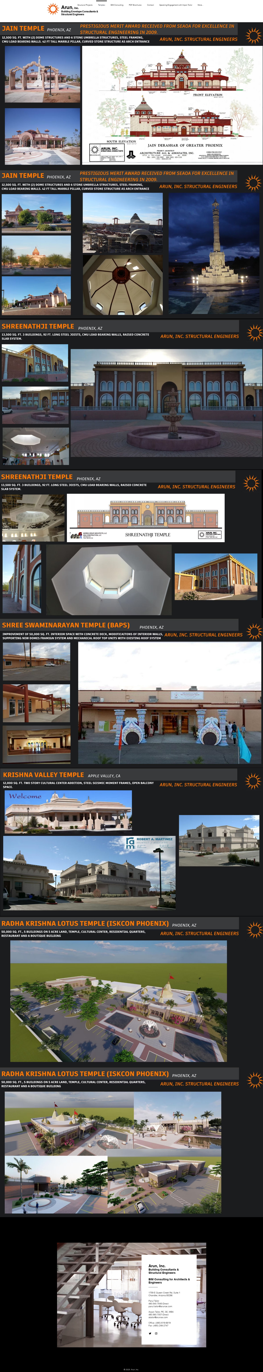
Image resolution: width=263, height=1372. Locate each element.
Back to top (132, 1364)
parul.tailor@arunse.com (160, 1306)
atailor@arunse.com (158, 1317)
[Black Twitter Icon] (150, 1333)
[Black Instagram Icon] (156, 1333)
